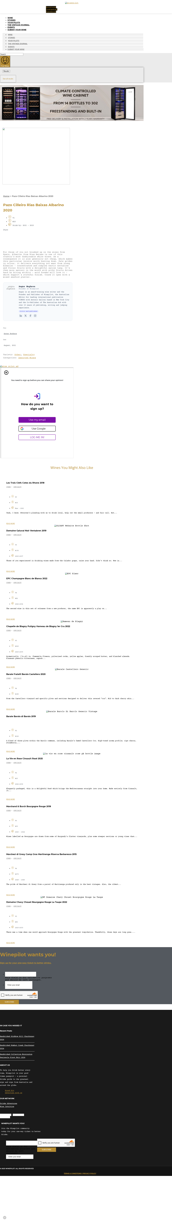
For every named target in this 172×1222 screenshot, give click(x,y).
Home (6, 196)
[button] (37, 235)
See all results (8, 79)
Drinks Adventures (8, 1104)
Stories (11, 20)
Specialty (29, 355)
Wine (10, 18)
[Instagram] (35, 316)
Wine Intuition (7, 1107)
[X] (26, 316)
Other (17, 355)
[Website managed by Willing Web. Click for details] (4, 1217)
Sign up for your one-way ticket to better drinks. (25, 963)
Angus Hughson (27, 286)
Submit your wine (17, 30)
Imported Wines (27, 358)
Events (11, 27)
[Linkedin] (21, 316)
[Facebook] (30, 316)
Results (6, 71)
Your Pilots (14, 22)
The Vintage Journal (18, 25)
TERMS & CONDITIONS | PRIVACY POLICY (80, 1173)
